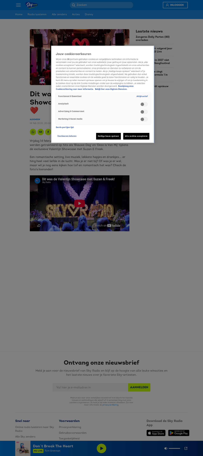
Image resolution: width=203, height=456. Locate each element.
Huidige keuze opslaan (108, 136)
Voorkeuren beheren (66, 136)
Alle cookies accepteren (136, 136)
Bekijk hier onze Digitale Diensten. (111, 89)
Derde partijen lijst (65, 127)
